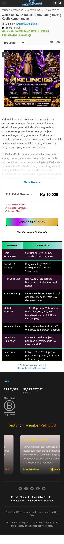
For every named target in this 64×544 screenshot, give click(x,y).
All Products (35, 500)
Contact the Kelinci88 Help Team (32, 367)
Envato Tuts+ (18, 500)
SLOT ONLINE (33, 10)
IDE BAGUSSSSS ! (27, 23)
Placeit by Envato (41, 497)
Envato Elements (20, 497)
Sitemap (48, 500)
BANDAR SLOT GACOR (12, 10)
